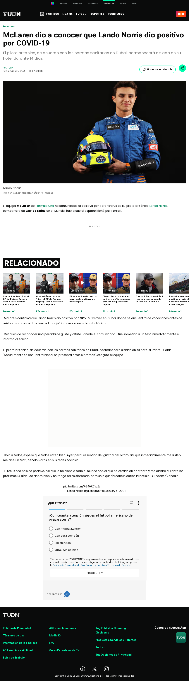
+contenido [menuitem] (116, 13)
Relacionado (31, 263)
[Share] (182, 68)
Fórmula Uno (44, 206)
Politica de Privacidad (17, 628)
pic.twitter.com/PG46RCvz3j (81, 486)
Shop (134, 4)
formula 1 (9, 26)
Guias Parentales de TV (64, 650)
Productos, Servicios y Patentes (115, 639)
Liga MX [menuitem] (67, 13)
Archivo (100, 647)
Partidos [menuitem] (52, 13)
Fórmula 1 (9, 311)
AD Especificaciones (62, 628)
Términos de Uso (14, 635)
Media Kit (55, 635)
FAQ (51, 642)
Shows (63, 4)
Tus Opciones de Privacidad (113, 654)
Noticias (78, 4)
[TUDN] (12, 14)
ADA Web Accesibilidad (18, 650)
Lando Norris (158, 206)
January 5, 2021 (115, 491)
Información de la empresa (20, 642)
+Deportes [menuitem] (96, 13)
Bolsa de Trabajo (14, 657)
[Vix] (181, 14)
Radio (123, 4)
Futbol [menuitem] (81, 13)
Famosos (93, 4)
